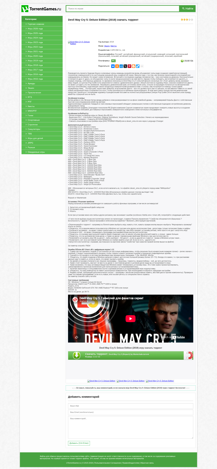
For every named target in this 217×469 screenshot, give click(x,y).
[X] (125, 66)
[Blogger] (133, 66)
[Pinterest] (129, 66)
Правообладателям (130, 463)
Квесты (114, 46)
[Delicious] (138, 66)
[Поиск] (188, 8)
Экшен (107, 46)
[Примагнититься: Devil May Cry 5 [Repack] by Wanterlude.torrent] (188, 355)
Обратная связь (147, 463)
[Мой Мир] (121, 66)
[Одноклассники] (117, 66)
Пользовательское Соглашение (107, 463)
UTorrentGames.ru (73, 463)
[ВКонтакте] (113, 66)
